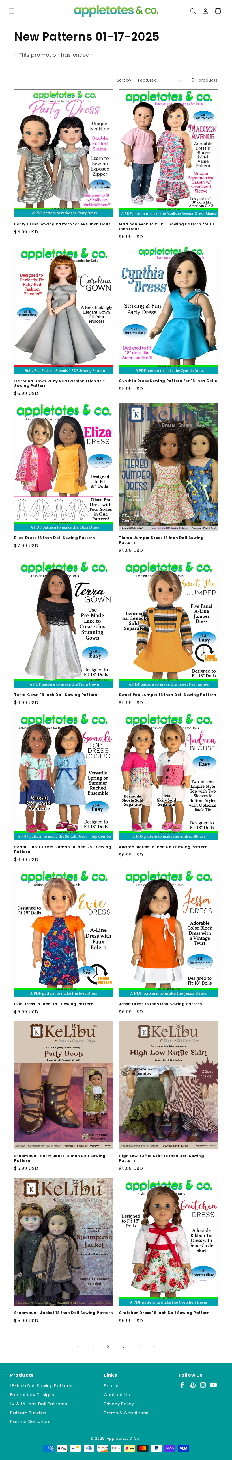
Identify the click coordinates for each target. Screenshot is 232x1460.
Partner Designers (30, 1421)
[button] (12, 11)
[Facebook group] (182, 1385)
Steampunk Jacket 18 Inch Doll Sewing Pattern (63, 1313)
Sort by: (124, 80)
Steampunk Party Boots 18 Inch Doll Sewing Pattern (60, 1158)
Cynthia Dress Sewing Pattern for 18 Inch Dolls (168, 381)
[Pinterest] (192, 1385)
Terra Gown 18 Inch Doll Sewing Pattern (56, 695)
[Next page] (154, 1346)
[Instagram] (203, 1385)
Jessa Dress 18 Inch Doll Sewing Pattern (160, 1004)
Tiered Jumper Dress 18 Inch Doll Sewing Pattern (161, 540)
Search (112, 1386)
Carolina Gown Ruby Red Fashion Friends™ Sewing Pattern (59, 384)
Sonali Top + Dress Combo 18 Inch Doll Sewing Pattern (62, 849)
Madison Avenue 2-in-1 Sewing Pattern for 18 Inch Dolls (166, 227)
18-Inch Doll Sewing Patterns (42, 1386)
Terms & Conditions (126, 1413)
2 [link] (108, 1346)
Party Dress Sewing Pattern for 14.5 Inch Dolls (62, 224)
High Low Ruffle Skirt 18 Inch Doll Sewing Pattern (161, 1158)
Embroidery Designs (32, 1395)
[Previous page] (78, 1346)
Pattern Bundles (28, 1413)
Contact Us (117, 1395)
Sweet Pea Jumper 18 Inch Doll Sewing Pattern (167, 695)
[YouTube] (213, 1385)
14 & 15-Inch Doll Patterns (38, 1404)
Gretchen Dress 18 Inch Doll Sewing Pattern (164, 1313)
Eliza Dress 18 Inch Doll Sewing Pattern (54, 538)
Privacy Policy (119, 1404)
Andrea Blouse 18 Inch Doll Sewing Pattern (163, 847)
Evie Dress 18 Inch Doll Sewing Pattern (54, 1004)
